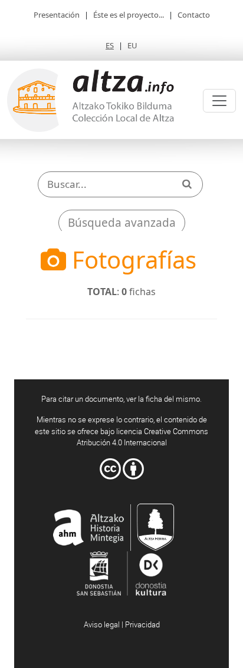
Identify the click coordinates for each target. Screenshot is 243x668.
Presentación (57, 14)
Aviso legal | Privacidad (122, 624)
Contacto (194, 14)
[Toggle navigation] (219, 101)
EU (132, 45)
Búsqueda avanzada (122, 222)
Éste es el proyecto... (128, 14)
